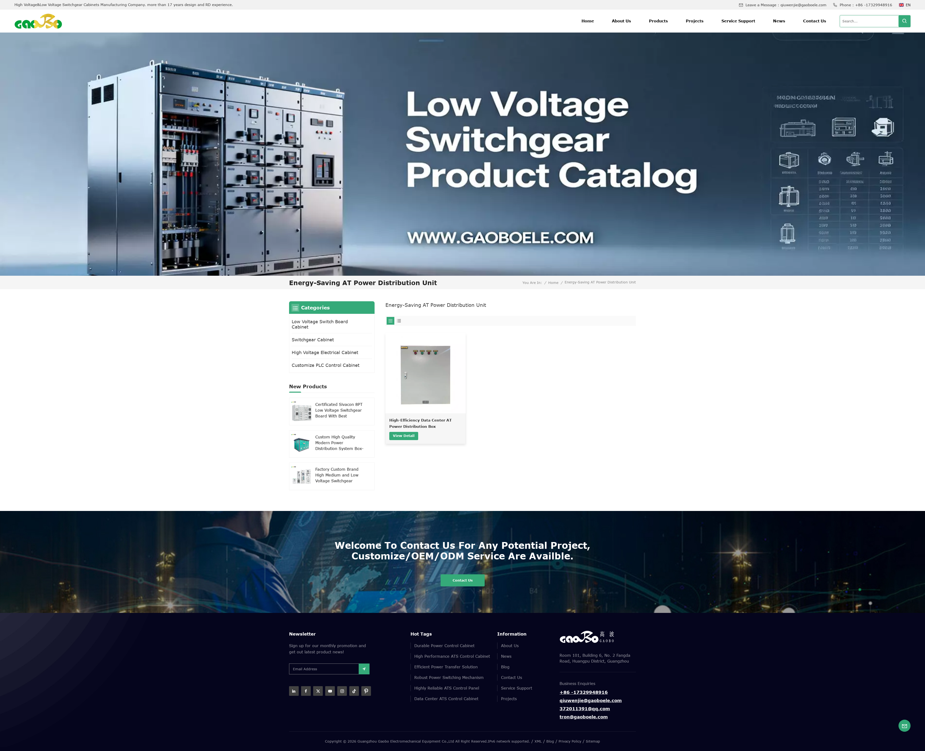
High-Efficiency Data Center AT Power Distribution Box (420, 423)
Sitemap (593, 741)
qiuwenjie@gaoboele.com (803, 5)
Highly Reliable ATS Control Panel (446, 688)
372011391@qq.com (585, 708)
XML (538, 741)
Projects (695, 21)
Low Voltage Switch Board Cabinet (320, 324)
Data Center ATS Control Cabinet (446, 699)
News (779, 21)
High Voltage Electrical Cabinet (325, 352)
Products (658, 21)
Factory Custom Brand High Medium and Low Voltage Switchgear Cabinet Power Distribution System (336, 475)
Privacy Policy (570, 741)
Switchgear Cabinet (313, 339)
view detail (404, 436)
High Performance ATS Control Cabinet (452, 656)
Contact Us (814, 21)
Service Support (738, 21)
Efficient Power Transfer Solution (446, 667)
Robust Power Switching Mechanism (449, 677)
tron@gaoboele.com (584, 716)
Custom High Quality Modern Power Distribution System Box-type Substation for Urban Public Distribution (339, 443)
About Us (621, 21)
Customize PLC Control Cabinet (325, 365)
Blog (505, 667)
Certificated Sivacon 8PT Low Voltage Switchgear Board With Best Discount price (339, 410)
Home (587, 21)
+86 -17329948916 (873, 5)
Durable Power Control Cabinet (444, 646)
